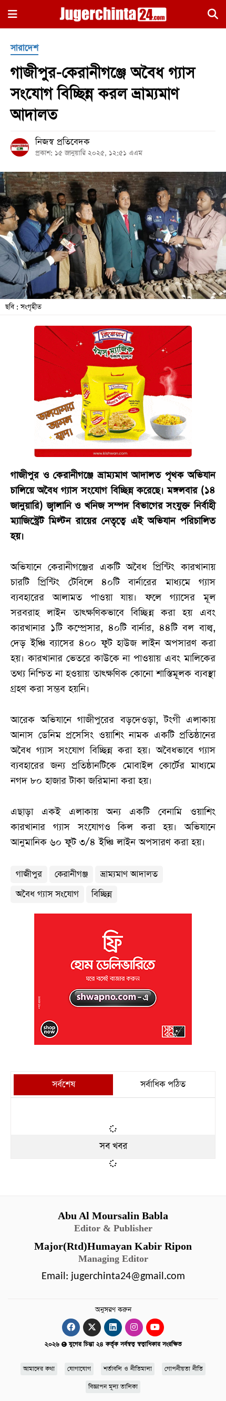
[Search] (213, 16)
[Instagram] (134, 1327)
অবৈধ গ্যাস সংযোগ (47, 894)
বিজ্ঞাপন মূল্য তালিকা (113, 1387)
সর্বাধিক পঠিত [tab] (163, 1084)
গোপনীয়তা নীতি (184, 1369)
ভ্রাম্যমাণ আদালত (129, 874)
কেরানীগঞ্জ (71, 874)
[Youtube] (155, 1327)
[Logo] (113, 13)
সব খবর (113, 1146)
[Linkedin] (113, 1327)
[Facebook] (71, 1327)
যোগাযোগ (79, 1369)
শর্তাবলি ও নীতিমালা (128, 1369)
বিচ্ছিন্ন (101, 894)
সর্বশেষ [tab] (63, 1084)
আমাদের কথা (39, 1369)
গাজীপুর (29, 874)
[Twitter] (92, 1327)
